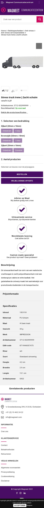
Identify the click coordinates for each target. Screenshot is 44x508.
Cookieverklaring (7, 476)
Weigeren (29, 505)
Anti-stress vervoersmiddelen (12, 33)
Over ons (4, 431)
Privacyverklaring (8, 472)
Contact (4, 445)
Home (3, 31)
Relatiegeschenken (15, 31)
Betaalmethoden (7, 449)
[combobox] (19, 19)
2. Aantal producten (11, 159)
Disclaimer (5, 481)
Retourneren (6, 454)
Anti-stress (29, 31)
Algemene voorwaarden (10, 468)
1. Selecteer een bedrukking (15, 121)
